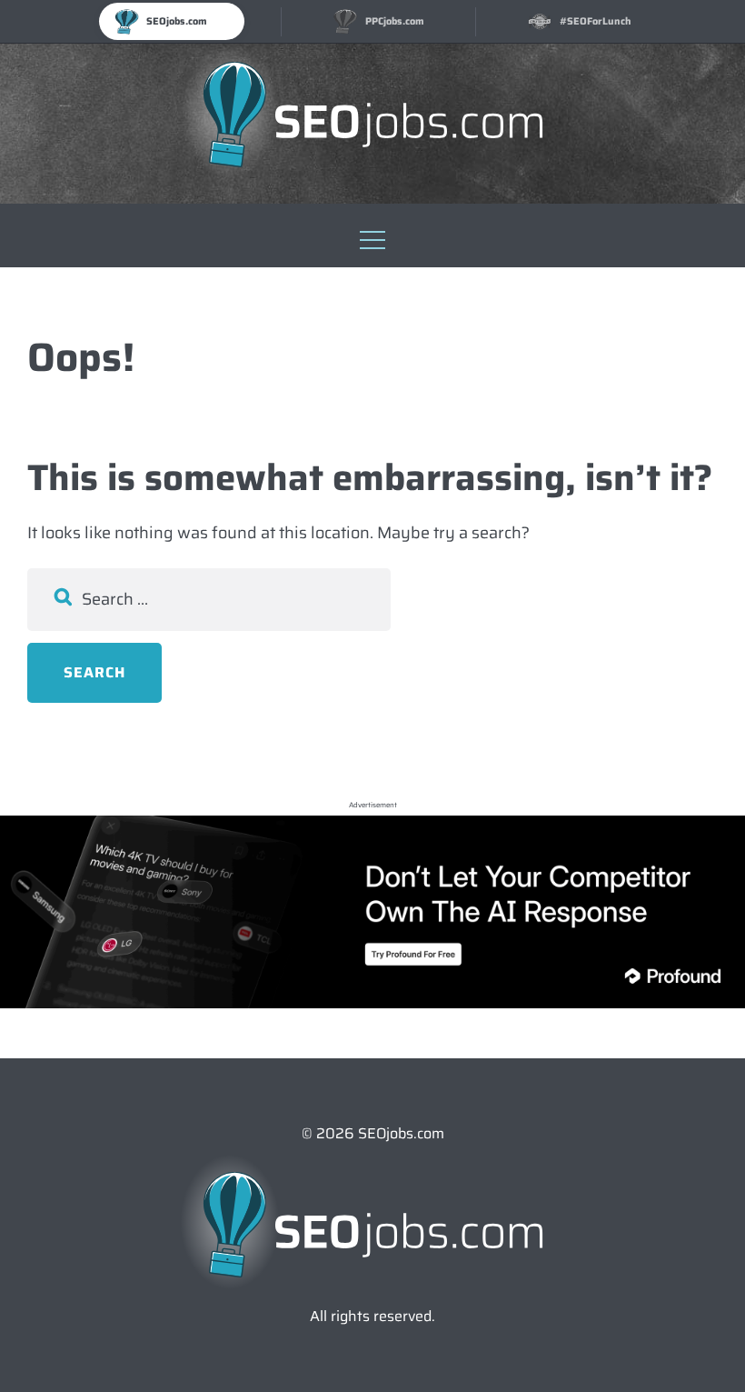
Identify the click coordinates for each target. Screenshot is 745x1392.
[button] (372, 235)
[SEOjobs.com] (372, 114)
